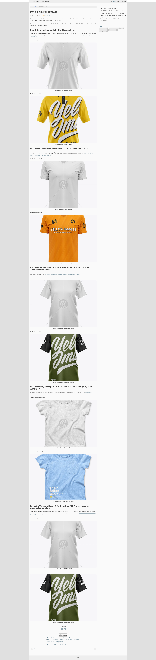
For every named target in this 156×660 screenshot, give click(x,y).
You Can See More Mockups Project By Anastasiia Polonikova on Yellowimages (62, 274)
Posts (114, 1)
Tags (100, 26)
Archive (124, 1)
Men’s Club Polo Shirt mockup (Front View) (58, 637)
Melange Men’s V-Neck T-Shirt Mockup (57, 644)
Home (32, 6)
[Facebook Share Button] (62, 629)
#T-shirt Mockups (47, 15)
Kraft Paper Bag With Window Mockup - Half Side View (113, 13)
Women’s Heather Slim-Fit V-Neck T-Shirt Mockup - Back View (63, 639)
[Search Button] (111, 1)
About (118, 1)
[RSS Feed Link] (78, 657)
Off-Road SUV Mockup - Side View (108, 8)
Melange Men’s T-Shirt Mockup (55, 641)
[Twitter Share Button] (65, 629)
